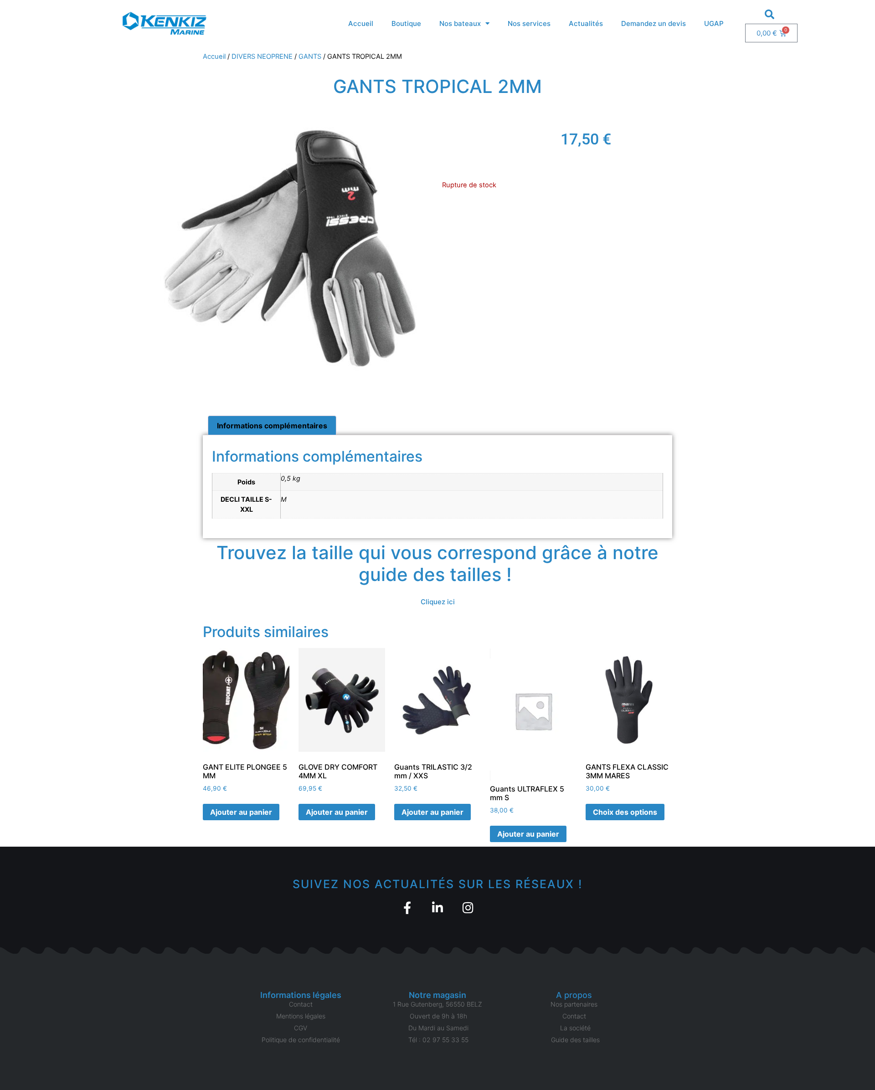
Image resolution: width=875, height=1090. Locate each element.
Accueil (360, 23)
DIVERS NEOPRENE (262, 56)
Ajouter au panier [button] (241, 812)
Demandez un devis (653, 23)
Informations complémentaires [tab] (272, 425)
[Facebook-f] (407, 907)
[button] (769, 14)
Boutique (406, 23)
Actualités (586, 23)
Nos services (529, 23)
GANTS (310, 56)
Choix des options (625, 812)
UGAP (714, 23)
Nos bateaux (460, 23)
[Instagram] (468, 907)
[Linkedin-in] (438, 907)
